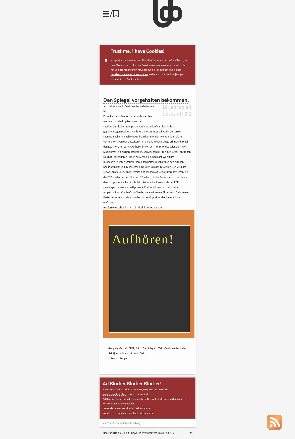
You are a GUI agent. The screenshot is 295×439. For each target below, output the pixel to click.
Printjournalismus (118, 353)
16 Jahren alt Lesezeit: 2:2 (177, 111)
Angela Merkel (118, 348)
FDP (160, 348)
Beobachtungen (119, 358)
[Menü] (106, 13)
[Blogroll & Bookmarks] (117, 12)
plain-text (163, 433)
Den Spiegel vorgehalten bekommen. (146, 100)
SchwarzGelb (137, 353)
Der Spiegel (149, 348)
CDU (131, 348)
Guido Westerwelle (175, 348)
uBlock (134, 413)
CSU (138, 348)
